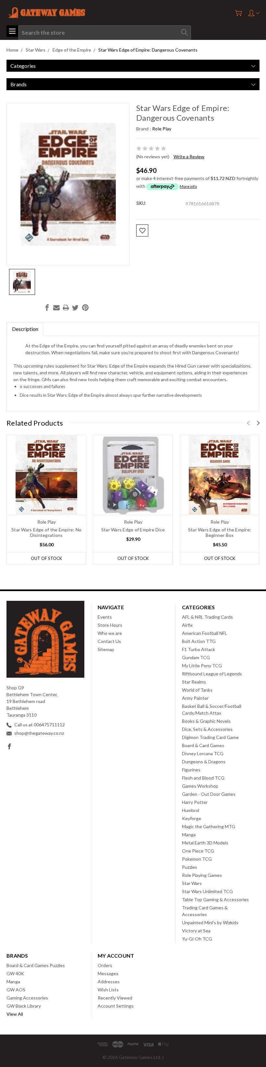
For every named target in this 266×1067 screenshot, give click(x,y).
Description (25, 329)
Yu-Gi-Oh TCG (197, 938)
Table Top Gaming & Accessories (215, 899)
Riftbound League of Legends (212, 673)
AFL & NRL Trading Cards (207, 617)
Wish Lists (108, 989)
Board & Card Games (203, 745)
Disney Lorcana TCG (203, 753)
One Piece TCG (198, 851)
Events (105, 617)
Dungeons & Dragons (203, 761)
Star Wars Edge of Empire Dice (133, 529)
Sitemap (106, 649)
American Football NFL (204, 633)
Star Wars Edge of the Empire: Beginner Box (219, 532)
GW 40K (15, 973)
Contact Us (109, 641)
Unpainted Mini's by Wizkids (210, 922)
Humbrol (190, 810)
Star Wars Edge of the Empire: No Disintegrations (46, 532)
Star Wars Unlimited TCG (207, 891)
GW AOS (15, 989)
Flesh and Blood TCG (203, 778)
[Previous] (248, 423)
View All (14, 1014)
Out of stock (46, 558)
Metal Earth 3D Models (205, 842)
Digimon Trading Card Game (210, 737)
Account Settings (116, 1006)
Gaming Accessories (27, 997)
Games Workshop (200, 786)
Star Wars (192, 883)
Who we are (110, 633)
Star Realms (194, 682)
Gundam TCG (196, 657)
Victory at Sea (196, 930)
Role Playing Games (202, 875)
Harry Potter (195, 802)
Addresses (109, 981)
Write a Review (189, 156)
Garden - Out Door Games (209, 794)
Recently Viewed (115, 997)
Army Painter (195, 698)
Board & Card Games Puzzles (35, 965)
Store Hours (110, 625)
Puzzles (189, 867)
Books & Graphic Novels (206, 721)
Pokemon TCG (197, 859)
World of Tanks (197, 690)
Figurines (191, 769)
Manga (189, 834)
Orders (105, 965)
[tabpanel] (46, 499)
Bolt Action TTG (199, 641)
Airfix (187, 625)
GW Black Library (23, 1006)
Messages (108, 973)
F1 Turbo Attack (198, 649)
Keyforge (191, 818)
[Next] (258, 423)
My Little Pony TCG (202, 665)
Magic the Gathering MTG (208, 826)
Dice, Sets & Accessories (207, 729)
